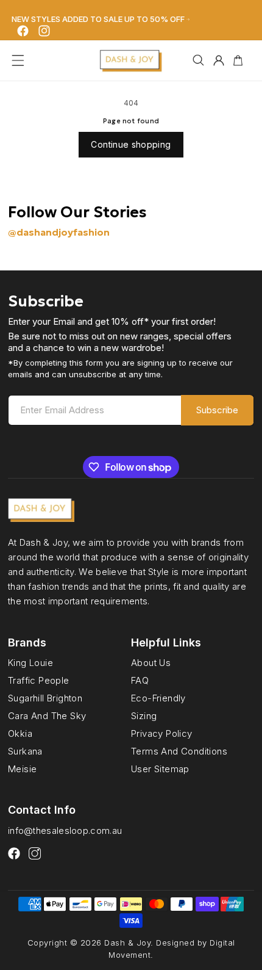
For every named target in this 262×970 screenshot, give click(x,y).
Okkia (20, 733)
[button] (18, 60)
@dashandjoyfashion (59, 232)
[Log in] (218, 60)
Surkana (25, 750)
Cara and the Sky (47, 715)
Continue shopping (131, 144)
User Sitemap (160, 769)
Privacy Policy (162, 733)
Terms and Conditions (179, 750)
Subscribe (217, 410)
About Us (151, 662)
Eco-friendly (158, 697)
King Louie (30, 662)
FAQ (140, 680)
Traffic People (38, 680)
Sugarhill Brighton (45, 697)
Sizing (144, 715)
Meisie (22, 769)
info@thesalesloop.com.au (65, 830)
